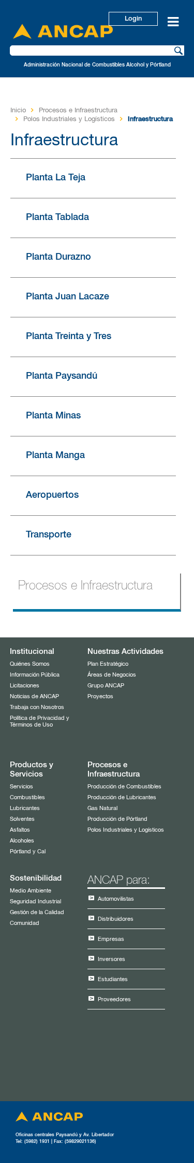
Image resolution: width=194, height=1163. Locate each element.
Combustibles (27, 797)
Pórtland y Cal (28, 851)
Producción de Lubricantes (121, 797)
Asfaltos (20, 830)
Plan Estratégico (107, 664)
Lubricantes (25, 808)
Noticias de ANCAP (34, 696)
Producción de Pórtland (117, 819)
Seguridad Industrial (35, 901)
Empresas (111, 939)
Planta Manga (55, 455)
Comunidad (24, 923)
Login (133, 18)
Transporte (48, 535)
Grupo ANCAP (105, 685)
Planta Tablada (57, 217)
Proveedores (114, 999)
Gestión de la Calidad (37, 912)
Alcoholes (22, 841)
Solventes (22, 819)
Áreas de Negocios (111, 675)
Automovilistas (116, 899)
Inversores (111, 959)
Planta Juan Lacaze (67, 296)
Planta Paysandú (61, 376)
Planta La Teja (55, 177)
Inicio (18, 110)
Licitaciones (24, 685)
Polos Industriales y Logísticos (69, 119)
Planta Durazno (58, 257)
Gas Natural (102, 808)
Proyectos (100, 696)
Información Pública (34, 675)
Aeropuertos (52, 495)
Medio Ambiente (30, 891)
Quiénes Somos (30, 664)
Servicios (21, 786)
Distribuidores (115, 919)
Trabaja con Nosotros (37, 707)
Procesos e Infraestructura (78, 110)
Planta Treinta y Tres (68, 336)
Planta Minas (53, 415)
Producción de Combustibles (124, 786)
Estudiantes (113, 979)
